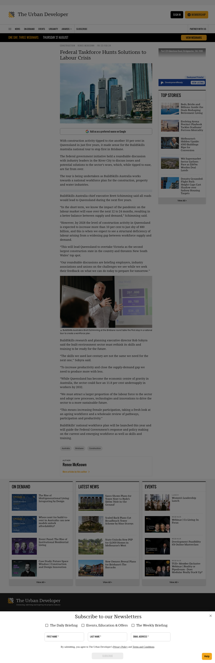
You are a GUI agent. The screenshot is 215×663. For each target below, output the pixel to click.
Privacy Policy (120, 647)
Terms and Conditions (143, 647)
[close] (210, 616)
